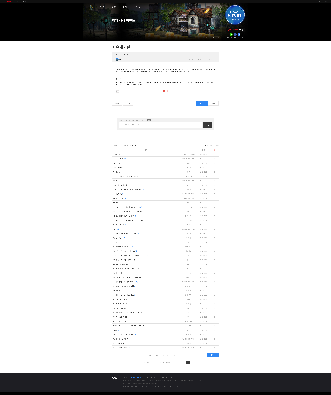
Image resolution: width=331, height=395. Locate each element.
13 (157, 355)
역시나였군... (117, 172)
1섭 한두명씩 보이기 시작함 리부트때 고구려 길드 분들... (130, 255)
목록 (213, 103)
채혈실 (188, 225)
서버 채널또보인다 (119, 159)
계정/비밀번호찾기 (238, 37)
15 (164, 355)
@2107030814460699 (188, 282)
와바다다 (188, 238)
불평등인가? (117, 203)
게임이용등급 (173, 378)
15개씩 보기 (116, 145)
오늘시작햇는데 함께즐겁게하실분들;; (124, 260)
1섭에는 (116, 330)
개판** (116, 229)
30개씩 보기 (125, 145)
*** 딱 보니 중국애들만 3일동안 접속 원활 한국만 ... (129, 189)
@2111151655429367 (188, 348)
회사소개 (156, 378)
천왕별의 (188, 317)
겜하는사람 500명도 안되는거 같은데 (124, 334)
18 (174, 355)
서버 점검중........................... (121, 291)
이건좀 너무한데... (119, 238)
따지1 (188, 255)
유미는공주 (188, 286)
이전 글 (117, 103)
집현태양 (188, 343)
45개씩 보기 (134, 145)
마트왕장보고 (188, 176)
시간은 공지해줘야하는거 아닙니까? (124, 216)
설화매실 (188, 163)
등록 (207, 125)
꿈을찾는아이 (188, 220)
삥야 (188, 211)
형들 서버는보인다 (119, 198)
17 (171, 355)
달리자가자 (188, 260)
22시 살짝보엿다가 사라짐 (121, 185)
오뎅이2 (188, 273)
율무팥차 (188, 167)
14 (160, 355)
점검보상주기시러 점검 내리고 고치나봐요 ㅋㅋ (126, 269)
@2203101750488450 (188, 154)
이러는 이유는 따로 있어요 (120, 343)
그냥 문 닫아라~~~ (118, 167)
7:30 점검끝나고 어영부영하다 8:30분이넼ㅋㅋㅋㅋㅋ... (129, 326)
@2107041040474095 (188, 159)
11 (150, 355)
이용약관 (125, 378)
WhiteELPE (188, 247)
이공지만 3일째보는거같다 (120, 339)
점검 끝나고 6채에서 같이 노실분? (124, 308)
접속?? (116, 242)
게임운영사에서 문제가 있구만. (123, 247)
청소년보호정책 (147, 378)
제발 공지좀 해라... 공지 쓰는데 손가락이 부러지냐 (127, 313)
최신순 (206, 145)
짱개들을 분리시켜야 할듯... (122, 348)
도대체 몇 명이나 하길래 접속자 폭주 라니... (126, 233)
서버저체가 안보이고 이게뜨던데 (124, 286)
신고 (117, 91)
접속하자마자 (117, 181)
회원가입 (320, 1)
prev (206, 38)
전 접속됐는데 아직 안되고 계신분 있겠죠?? (125, 176)
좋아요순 (216, 145)
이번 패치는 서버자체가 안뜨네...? (125, 251)
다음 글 (128, 103)
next (218, 38)
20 (181, 355)
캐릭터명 (188, 277)
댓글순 (211, 145)
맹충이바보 (188, 216)
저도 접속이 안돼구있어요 (120, 321)
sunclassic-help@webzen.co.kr (140, 383)
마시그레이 (188, 233)
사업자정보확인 (153, 383)
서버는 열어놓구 (117, 163)
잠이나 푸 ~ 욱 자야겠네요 (120, 264)
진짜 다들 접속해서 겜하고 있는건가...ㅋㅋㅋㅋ (127, 207)
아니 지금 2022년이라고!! (120, 317)
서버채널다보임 (118, 194)
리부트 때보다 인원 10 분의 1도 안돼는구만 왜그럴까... (130, 220)
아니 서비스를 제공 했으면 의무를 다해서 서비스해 (128, 211)
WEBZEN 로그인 (235, 30)
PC (17, 1)
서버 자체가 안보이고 (121, 299)
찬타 (188, 203)
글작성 (202, 103)
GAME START (235, 15)
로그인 (326, 1)
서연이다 (188, 189)
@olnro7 (122, 59)
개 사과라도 (116, 154)
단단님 (188, 269)
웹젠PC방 (164, 378)
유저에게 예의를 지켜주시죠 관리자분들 (125, 282)
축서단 (188, 172)
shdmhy (188, 251)
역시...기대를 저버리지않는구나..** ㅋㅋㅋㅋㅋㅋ (128, 277)
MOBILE (25, 1)
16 (167, 355)
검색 (188, 362)
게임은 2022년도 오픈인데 (120, 304)
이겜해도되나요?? (118, 273)
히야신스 (188, 185)
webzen (8, 1)
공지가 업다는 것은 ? (120, 225)
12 (153, 355)
